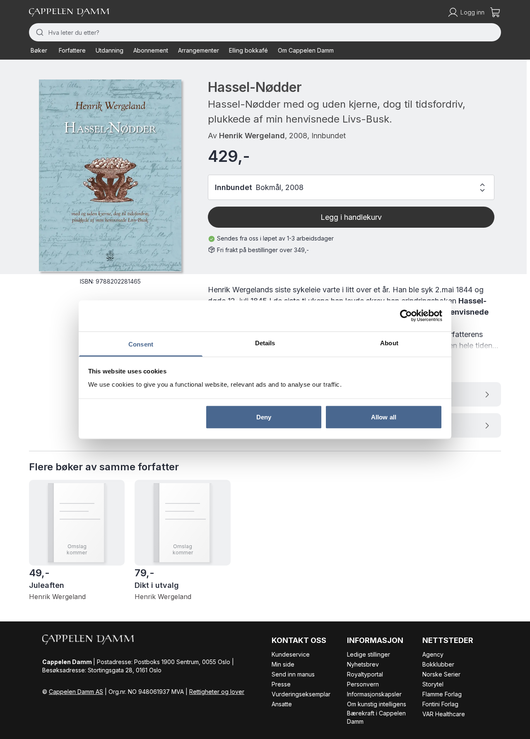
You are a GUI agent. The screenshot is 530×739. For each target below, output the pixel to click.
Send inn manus (293, 674)
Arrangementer (198, 50)
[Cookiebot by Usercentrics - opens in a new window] (406, 316)
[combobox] (265, 32)
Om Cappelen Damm (306, 50)
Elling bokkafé (248, 50)
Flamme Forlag (442, 694)
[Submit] (38, 32)
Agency (432, 654)
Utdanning (109, 50)
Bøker (39, 50)
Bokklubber (438, 664)
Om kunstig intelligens (376, 704)
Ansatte (282, 704)
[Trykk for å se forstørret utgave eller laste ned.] (110, 175)
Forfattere (72, 50)
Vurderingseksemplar (301, 694)
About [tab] (389, 342)
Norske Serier (441, 674)
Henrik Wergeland (252, 135)
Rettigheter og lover (216, 691)
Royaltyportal (365, 674)
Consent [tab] (140, 343)
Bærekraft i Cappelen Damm (376, 717)
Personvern (363, 684)
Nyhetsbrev (363, 664)
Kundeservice (291, 654)
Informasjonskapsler (374, 694)
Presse (281, 684)
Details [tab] (265, 342)
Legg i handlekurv (351, 217)
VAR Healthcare (443, 713)
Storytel (432, 684)
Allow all (383, 417)
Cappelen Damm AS (76, 691)
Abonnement (150, 50)
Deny (263, 417)
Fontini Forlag (440, 704)
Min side (283, 664)
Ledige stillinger (368, 654)
